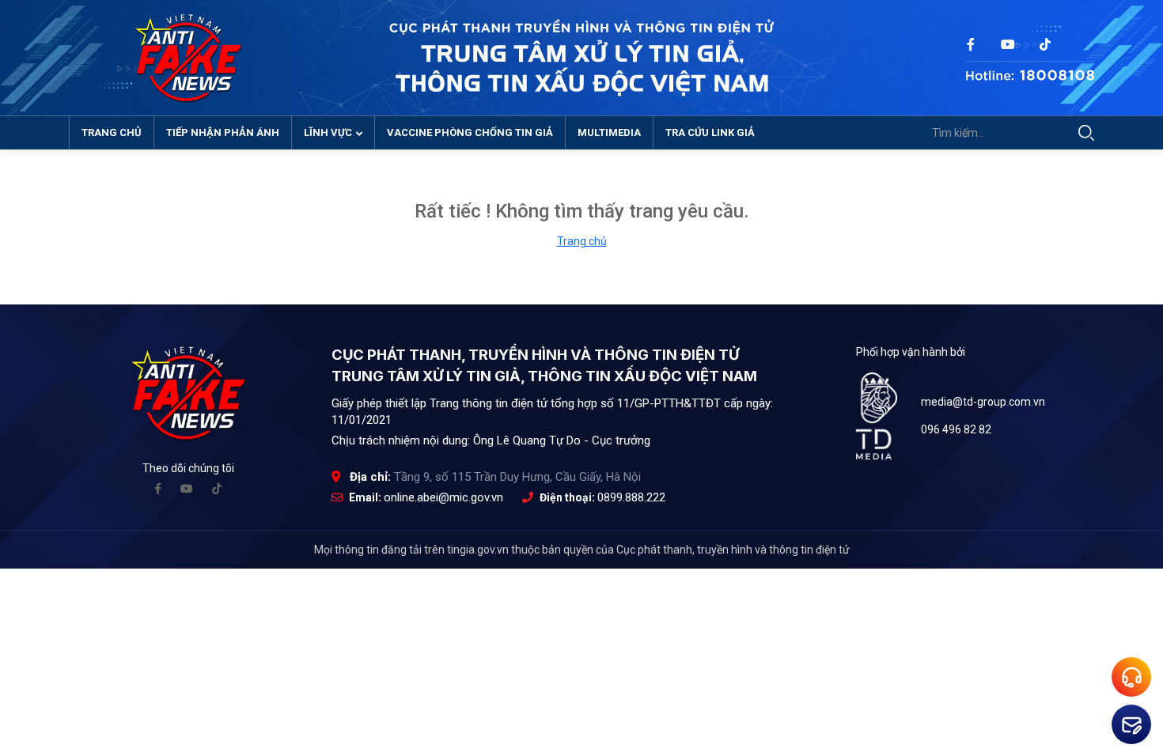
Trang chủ (111, 132)
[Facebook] (157, 488)
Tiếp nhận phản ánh (222, 132)
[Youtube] (186, 488)
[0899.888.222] (1131, 677)
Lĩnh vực (328, 132)
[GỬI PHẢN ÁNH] (1131, 724)
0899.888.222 (631, 497)
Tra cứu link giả (710, 132)
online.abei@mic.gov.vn (443, 497)
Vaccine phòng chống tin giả (470, 132)
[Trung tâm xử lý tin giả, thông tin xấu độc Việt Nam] (188, 57)
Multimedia (609, 132)
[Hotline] (1030, 70)
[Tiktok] (217, 488)
